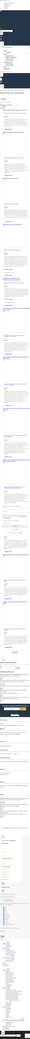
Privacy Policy (23, 516)
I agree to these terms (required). (11, 520)
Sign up (20, 532)
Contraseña (4, 511)
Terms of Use (7, 518)
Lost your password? (15, 529)
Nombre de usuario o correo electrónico (11, 506)
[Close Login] (3, 883)
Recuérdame (7, 523)
